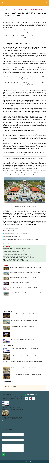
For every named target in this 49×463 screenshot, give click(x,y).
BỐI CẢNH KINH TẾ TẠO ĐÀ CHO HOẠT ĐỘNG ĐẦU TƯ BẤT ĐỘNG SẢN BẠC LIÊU (18, 257)
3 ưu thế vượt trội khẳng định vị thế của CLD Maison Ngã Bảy (15, 253)
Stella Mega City (6, 71)
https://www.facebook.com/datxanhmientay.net (18, 233)
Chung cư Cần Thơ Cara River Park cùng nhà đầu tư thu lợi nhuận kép (17, 256)
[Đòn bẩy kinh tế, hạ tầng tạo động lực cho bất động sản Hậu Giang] (6, 274)
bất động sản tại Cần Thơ (36, 24)
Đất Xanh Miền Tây (13, 108)
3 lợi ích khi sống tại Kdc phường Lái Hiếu (11, 251)
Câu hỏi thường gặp (12, 386)
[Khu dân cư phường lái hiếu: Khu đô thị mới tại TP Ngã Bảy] (6, 279)
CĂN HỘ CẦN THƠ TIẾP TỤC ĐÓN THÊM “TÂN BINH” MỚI (14, 259)
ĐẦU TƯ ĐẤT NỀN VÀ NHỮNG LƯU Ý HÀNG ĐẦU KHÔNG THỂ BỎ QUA (16, 260)
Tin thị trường (10, 9)
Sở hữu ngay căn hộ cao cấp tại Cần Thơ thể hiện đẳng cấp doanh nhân (26, 361)
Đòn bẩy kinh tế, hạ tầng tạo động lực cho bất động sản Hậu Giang (25, 272)
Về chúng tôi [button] (32, 395)
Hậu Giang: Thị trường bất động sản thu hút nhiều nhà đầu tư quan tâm (17, 254)
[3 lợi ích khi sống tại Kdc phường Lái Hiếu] (6, 284)
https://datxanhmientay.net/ (14, 236)
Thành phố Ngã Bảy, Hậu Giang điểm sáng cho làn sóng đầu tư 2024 (16, 248)
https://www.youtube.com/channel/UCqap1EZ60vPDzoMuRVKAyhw (23, 239)
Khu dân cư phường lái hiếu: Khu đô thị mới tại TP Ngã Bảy (14, 250)
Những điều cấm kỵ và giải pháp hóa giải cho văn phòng (23, 355)
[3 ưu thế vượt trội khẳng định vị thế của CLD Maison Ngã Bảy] (6, 289)
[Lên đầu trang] (45, 458)
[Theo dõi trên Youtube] (33, 398)
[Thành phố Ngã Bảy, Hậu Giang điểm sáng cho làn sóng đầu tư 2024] (6, 269)
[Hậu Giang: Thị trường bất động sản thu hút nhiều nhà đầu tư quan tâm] (6, 294)
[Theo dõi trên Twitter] (26, 398)
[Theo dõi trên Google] (30, 398)
